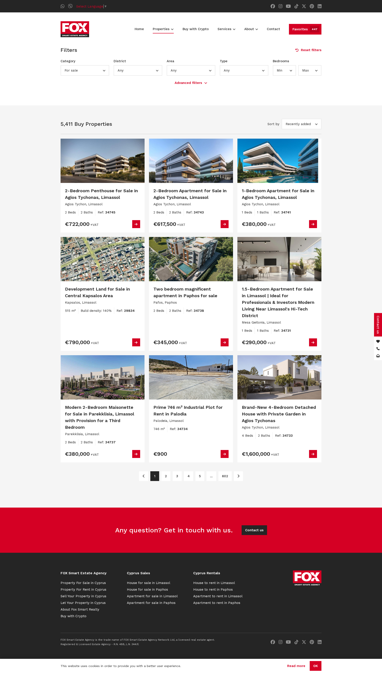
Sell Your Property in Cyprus (83, 596)
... (211, 476)
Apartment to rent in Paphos (216, 603)
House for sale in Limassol (148, 583)
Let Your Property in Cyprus (83, 603)
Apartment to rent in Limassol (218, 596)
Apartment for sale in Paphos (151, 603)
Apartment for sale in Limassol (152, 596)
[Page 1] (143, 476)
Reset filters (311, 50)
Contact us (254, 530)
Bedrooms (281, 61)
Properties (161, 29)
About (249, 29)
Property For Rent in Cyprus (83, 590)
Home (139, 29)
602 (225, 476)
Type (223, 61)
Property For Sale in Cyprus (83, 583)
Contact (273, 29)
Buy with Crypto (196, 29)
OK (315, 666)
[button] (85, 70)
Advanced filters (188, 83)
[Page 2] (238, 476)
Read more (296, 666)
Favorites (304, 29)
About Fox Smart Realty (80, 609)
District (120, 61)
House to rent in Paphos (213, 590)
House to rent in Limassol (214, 583)
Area (170, 61)
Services (224, 29)
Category (68, 61)
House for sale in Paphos (147, 590)
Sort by (273, 124)
